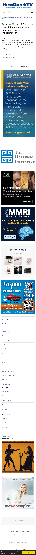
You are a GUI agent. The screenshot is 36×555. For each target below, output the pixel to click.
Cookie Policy (15, 531)
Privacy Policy (6, 400)
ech (4, 344)
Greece (12, 57)
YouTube (5, 427)
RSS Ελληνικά (6, 436)
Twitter (4, 422)
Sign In (4, 362)
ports (4, 336)
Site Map (5, 409)
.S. (4, 327)
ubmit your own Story (9, 367)
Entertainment (6, 349)
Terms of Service (25, 531)
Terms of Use (6, 405)
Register (4, 358)
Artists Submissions (8, 380)
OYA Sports (6, 340)
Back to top (19, 521)
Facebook (5, 418)
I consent (28, 552)
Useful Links (6, 384)
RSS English (6, 432)
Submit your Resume (8, 371)
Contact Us (5, 391)
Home (7, 531)
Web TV (4, 396)
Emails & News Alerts (8, 375)
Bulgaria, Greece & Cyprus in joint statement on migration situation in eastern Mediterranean (17, 28)
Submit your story (27, 535)
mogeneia (6, 331)
